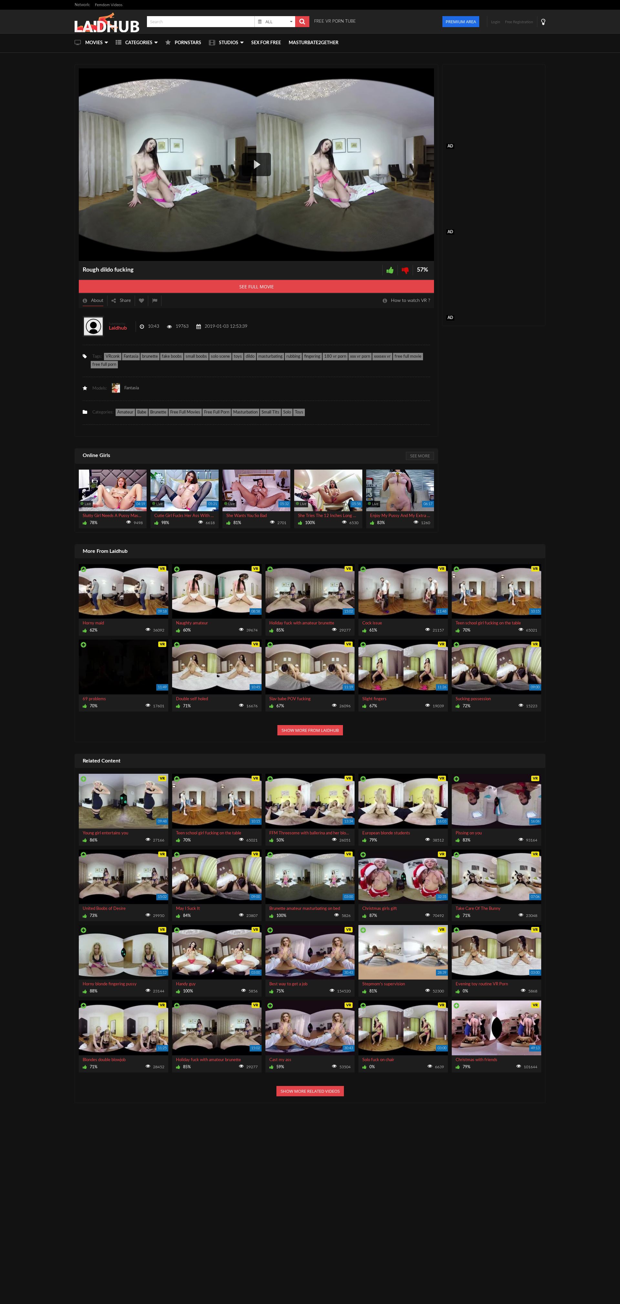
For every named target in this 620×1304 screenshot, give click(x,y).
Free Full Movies (185, 412)
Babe (141, 412)
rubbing (293, 356)
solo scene (220, 356)
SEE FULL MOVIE (256, 287)
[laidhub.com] (109, 21)
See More (420, 456)
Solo (287, 412)
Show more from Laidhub (310, 730)
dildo (250, 356)
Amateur (125, 412)
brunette (150, 356)
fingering (312, 356)
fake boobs (172, 356)
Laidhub (118, 328)
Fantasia (131, 356)
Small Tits (270, 412)
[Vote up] (390, 270)
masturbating (270, 356)
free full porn (104, 365)
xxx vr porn (360, 356)
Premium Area (461, 22)
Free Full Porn (216, 412)
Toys (299, 412)
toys (238, 356)
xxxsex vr (382, 356)
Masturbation (245, 412)
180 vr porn (335, 356)
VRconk (113, 356)
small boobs (196, 356)
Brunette (158, 412)
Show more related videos (310, 1091)
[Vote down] (405, 270)
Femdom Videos (108, 5)
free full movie (408, 356)
